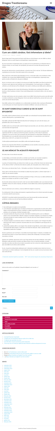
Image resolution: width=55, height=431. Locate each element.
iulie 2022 (6, 387)
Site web (4, 296)
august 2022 (7, 386)
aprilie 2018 (7, 420)
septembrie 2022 (8, 384)
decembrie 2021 (8, 399)
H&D (6, 321)
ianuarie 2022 (7, 397)
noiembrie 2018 (8, 408)
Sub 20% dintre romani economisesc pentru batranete (17, 341)
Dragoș (13, 55)
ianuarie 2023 (7, 381)
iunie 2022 (6, 389)
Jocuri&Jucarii (10, 324)
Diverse (7, 317)
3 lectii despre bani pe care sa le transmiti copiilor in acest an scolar (25, 353)
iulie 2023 (6, 371)
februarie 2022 (7, 396)
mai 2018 (6, 418)
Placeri (7, 326)
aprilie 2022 (7, 392)
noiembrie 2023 (8, 365)
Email (4, 292)
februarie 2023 (7, 379)
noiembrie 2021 (8, 400)
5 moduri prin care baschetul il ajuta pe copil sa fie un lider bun (19, 338)
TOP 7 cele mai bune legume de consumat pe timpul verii (38, 256)
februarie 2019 (7, 407)
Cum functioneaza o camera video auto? (17, 351)
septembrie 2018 (8, 412)
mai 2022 (6, 391)
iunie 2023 (6, 373)
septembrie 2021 (8, 404)
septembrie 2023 (8, 368)
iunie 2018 (6, 417)
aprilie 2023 (7, 376)
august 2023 (7, 370)
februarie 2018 (7, 421)
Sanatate (18, 55)
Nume (4, 288)
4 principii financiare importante (11, 336)
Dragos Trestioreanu (14, 3)
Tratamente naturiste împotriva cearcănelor (13, 256)
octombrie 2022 (8, 383)
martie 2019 (7, 405)
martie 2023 (7, 378)
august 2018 (7, 413)
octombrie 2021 (8, 402)
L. (4, 356)
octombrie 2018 (8, 410)
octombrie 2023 (8, 366)
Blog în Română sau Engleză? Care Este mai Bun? (20, 355)
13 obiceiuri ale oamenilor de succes (12, 340)
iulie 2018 (6, 415)
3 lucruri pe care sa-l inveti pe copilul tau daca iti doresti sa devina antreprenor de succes (25, 343)
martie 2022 (7, 394)
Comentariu (5, 270)
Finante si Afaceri (11, 319)
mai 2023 (6, 375)
